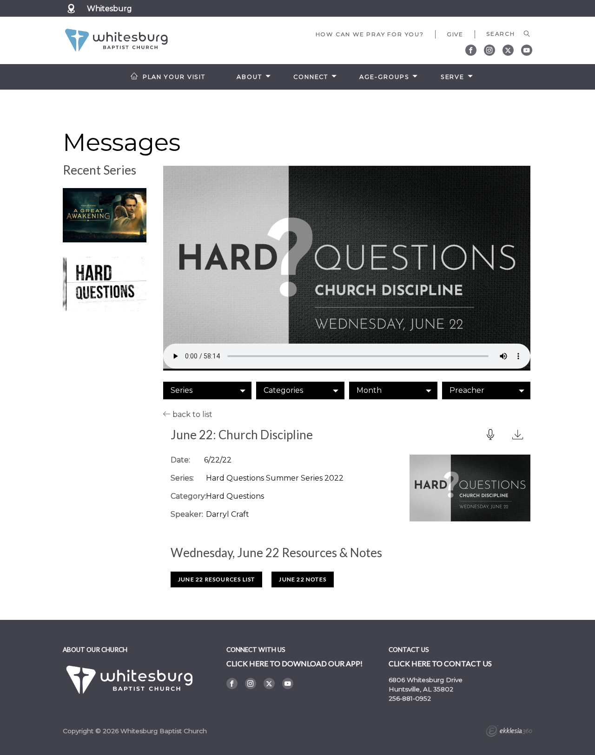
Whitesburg (109, 8)
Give (455, 34)
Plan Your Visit (174, 76)
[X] (508, 50)
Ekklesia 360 (509, 732)
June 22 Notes (302, 579)
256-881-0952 (410, 698)
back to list (191, 414)
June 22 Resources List (216, 579)
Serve (452, 76)
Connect (310, 76)
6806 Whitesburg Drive (426, 679)
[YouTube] (526, 50)
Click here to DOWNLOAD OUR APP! (294, 663)
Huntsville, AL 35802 (421, 689)
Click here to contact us (440, 663)
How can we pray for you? (370, 34)
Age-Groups (384, 76)
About (249, 76)
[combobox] (207, 390)
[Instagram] (489, 50)
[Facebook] (470, 50)
